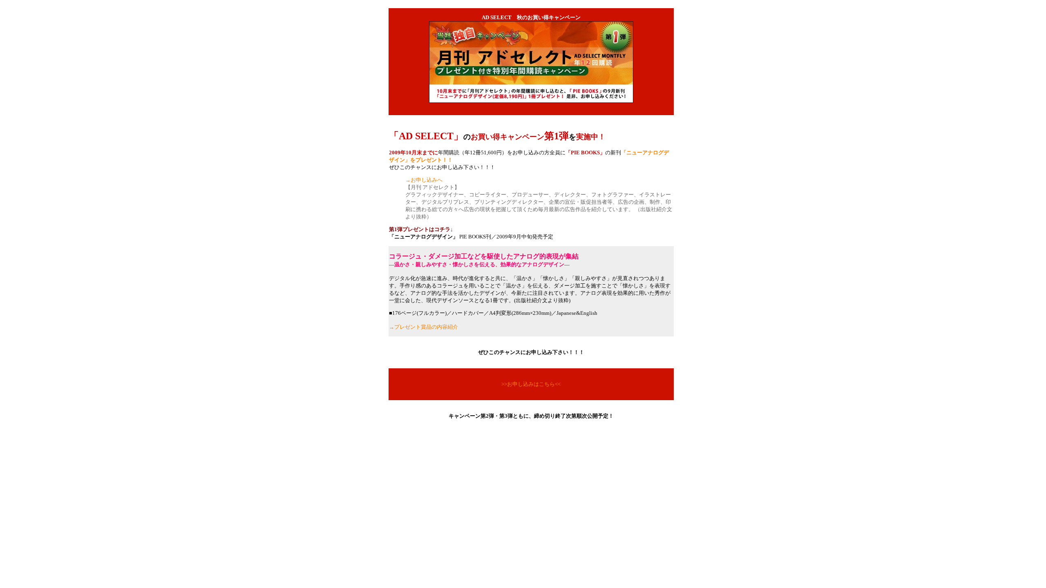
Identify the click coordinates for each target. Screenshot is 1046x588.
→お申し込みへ (424, 180)
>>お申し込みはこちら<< (531, 384)
